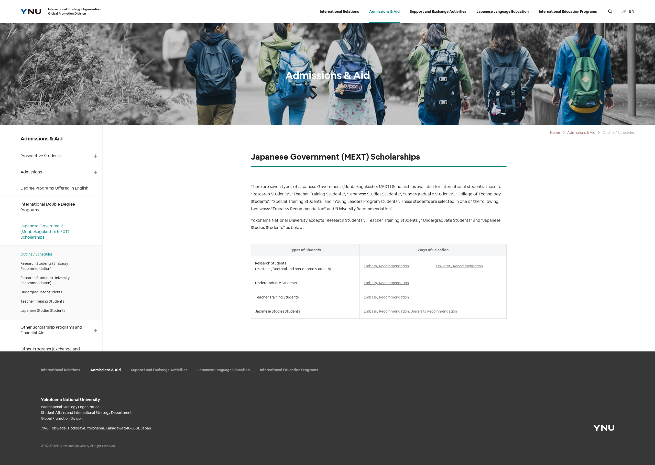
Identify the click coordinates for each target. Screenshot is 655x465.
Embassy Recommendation (386, 266)
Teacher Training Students (42, 301)
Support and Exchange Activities (438, 11)
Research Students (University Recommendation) (45, 280)
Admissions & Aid (384, 11)
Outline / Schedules (36, 254)
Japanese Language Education (502, 11)
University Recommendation (459, 266)
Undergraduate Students (41, 292)
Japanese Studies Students (42, 310)
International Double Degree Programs (47, 207)
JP (623, 11)
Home (555, 132)
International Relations (339, 11)
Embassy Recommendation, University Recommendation (410, 311)
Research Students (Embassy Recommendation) (44, 266)
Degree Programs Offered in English (54, 188)
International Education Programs (568, 11)
